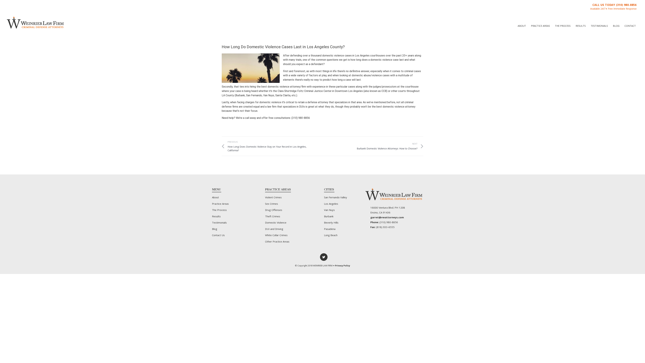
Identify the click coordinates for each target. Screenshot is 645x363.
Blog (616, 25)
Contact (630, 25)
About (522, 25)
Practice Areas (540, 25)
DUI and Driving (274, 229)
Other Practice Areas (277, 241)
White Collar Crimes (276, 235)
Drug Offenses (273, 210)
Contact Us (218, 235)
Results (581, 25)
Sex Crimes (271, 203)
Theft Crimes (272, 216)
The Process (563, 25)
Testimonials (599, 25)
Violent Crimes (273, 197)
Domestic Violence (275, 222)
